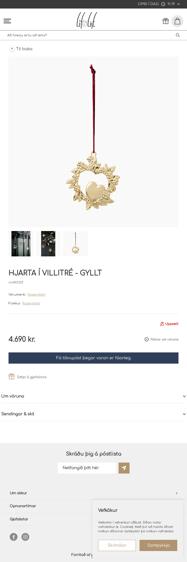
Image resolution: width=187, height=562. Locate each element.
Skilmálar (117, 545)
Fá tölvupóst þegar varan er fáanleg (93, 358)
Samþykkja (158, 545)
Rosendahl (37, 294)
